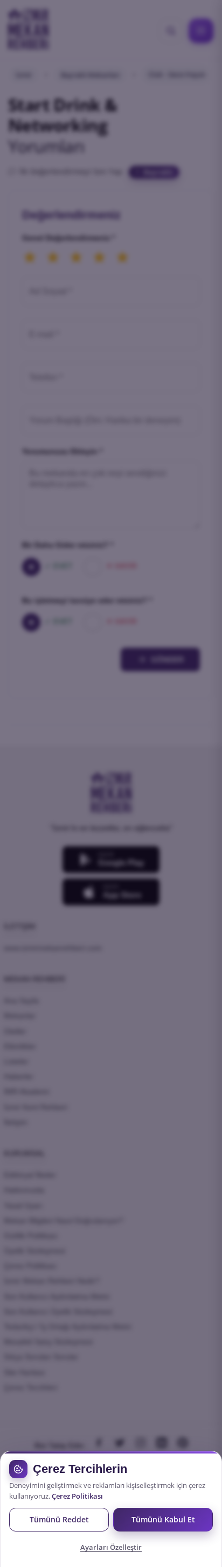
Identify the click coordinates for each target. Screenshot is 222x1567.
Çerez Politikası (77, 1496)
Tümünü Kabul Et (163, 1519)
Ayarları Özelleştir (111, 1547)
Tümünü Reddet (59, 1519)
